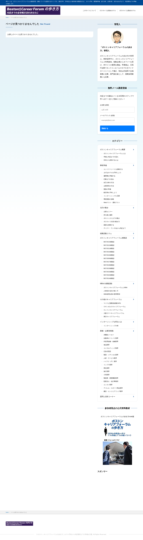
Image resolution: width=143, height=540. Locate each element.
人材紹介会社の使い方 (111, 291)
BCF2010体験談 (109, 252)
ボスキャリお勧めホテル (127, 10)
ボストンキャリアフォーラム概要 (112, 149)
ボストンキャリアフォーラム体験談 (113, 238)
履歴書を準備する (109, 176)
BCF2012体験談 (109, 245)
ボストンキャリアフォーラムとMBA (115, 287)
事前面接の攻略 (109, 199)
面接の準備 (107, 189)
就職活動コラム (106, 233)
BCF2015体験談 (109, 272)
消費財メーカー (109, 335)
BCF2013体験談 (109, 242)
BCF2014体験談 (109, 278)
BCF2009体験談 (109, 258)
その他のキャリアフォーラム (111, 299)
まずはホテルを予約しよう (112, 172)
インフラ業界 (108, 365)
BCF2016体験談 (109, 255)
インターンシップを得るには (111, 322)
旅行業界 (107, 371)
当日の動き (104, 208)
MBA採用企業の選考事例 (112, 294)
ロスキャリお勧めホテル (108, 10)
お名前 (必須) (104, 105)
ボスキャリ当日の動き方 (112, 221)
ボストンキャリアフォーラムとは (115, 153)
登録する (105, 128)
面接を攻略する (109, 225)
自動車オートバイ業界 (111, 338)
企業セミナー (108, 211)
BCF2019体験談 (109, 268)
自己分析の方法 (109, 182)
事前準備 (103, 165)
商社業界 (107, 368)
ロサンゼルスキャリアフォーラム (115, 306)
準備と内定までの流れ (111, 157)
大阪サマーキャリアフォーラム (114, 313)
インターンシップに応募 (112, 196)
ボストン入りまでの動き (112, 218)
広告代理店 (107, 351)
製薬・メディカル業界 (111, 355)
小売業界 (107, 375)
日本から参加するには (111, 160)
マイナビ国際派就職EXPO (112, 303)
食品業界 (107, 345)
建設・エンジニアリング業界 (113, 391)
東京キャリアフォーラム (112, 316)
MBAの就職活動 (106, 283)
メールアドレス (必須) (107, 115)
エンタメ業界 (108, 385)
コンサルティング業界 (111, 348)
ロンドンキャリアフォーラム (113, 310)
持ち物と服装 (108, 215)
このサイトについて (89, 10)
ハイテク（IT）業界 (110, 361)
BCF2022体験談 (109, 275)
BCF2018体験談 (109, 265)
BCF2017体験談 (109, 262)
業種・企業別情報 (106, 331)
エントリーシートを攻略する (113, 169)
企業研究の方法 (109, 186)
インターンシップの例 (111, 326)
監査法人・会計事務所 (111, 381)
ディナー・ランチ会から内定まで (115, 228)
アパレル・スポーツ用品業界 (113, 388)
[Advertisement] (117, 489)
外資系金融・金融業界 (111, 341)
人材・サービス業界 (110, 358)
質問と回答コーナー (107, 396)
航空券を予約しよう (110, 192)
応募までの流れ (109, 179)
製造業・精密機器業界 (111, 378)
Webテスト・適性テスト (112, 202)
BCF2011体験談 (109, 248)
